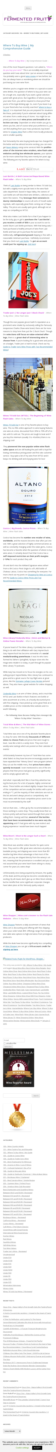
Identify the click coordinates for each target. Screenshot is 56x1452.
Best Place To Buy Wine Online (20, 974)
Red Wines (7, 1239)
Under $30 (7, 1273)
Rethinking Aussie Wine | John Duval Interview (21, 1350)
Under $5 (6, 1276)
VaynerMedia (17, 1008)
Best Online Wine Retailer (36, 968)
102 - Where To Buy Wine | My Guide (37, 965)
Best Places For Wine (41, 974)
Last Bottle (15, 185)
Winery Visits (8, 1288)
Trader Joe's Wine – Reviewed (15, 1251)
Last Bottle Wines (14, 993)
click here (32, 244)
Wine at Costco (40, 1011)
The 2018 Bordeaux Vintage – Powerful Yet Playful (22, 1341)
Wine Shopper (9, 924)
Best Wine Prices (29, 977)
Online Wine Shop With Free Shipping (30, 996)
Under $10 (7, 1257)
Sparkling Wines (9, 1242)
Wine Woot (39, 1017)
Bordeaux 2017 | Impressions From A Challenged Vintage (25, 1362)
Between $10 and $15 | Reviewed (16, 1196)
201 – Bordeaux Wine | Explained (16, 1177)
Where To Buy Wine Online (23, 1011)
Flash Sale (20, 990)
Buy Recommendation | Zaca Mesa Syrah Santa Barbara (25, 1347)
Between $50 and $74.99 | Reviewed (17, 1211)
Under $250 (7, 1270)
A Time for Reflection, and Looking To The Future (22, 1319)
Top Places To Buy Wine (20, 1002)
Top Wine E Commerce (39, 1002)
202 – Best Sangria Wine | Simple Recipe (19, 1180)
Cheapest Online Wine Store (14, 987)
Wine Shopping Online (25, 1017)
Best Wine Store (9, 980)
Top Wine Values (9, 1248)
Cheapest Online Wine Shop (34, 983)
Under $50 (7, 1279)
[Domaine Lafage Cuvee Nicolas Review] (28, 611)
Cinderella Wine (9, 693)
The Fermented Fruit (11, 1387)
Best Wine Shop (43, 977)
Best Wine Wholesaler (25, 980)
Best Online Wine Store (27, 971)
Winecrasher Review (11, 1020)
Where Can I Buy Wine (32, 1008)
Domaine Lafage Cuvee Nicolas (29, 681)
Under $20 (7, 1267)
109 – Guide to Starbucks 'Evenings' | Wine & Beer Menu (25, 1174)
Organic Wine (16, 132)
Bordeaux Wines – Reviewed (14, 1217)
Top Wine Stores (38, 1005)
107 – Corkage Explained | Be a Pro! (17, 1168)
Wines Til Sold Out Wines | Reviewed (17, 1291)
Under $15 (7, 1264)
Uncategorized (9, 1254)
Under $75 (7, 1282)
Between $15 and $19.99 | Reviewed (17, 1199)
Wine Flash (19, 1014)
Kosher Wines (8, 1236)
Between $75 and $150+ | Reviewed (17, 1214)
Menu (28, 8)
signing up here (10, 949)
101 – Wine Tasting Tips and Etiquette (17, 1149)
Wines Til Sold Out (10, 425)
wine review (31, 76)
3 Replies (6, 55)
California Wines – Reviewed (14, 1220)
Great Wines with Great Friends (15, 1230)
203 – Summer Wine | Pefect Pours (16, 1183)
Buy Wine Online (15, 983)
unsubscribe (11, 1043)
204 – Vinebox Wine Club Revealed (16, 1186)
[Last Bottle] (28, 169)
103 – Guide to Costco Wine (13, 1155)
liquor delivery (12, 147)
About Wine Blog (19, 968)
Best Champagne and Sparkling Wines (18, 1189)
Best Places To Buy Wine (12, 977)
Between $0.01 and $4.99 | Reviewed (17, 1193)
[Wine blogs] (17, 1131)
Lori (4, 1406)
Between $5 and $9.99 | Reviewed (16, 1208)
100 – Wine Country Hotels (13, 1146)
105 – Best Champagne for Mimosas (17, 1162)
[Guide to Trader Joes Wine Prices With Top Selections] (28, 280)
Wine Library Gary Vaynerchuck (36, 1014)
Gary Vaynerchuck (32, 990)
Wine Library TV (9, 1017)
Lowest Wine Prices (30, 993)
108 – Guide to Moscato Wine (14, 1171)
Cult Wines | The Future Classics (15, 1227)
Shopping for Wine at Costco (40, 574)
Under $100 (7, 1260)
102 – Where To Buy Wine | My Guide (17, 1152)
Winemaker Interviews (12, 1285)
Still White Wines (9, 1245)
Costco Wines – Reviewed (13, 1223)
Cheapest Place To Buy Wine (37, 987)
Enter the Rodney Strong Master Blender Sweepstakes (24, 1365)
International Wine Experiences (15, 1233)
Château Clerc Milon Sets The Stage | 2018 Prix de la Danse (26, 1353)
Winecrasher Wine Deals (30, 1020)
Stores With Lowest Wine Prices (26, 999)
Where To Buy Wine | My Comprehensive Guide (18, 47)
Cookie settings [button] (22, 1448)
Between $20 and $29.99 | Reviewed (17, 1202)
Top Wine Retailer (25, 1005)
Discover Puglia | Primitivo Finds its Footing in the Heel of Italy (27, 1344)
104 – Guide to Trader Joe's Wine (16, 1159)
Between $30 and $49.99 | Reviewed (17, 1205)
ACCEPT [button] (37, 1448)
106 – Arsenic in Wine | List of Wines (17, 1165)
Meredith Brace (9, 1399)
